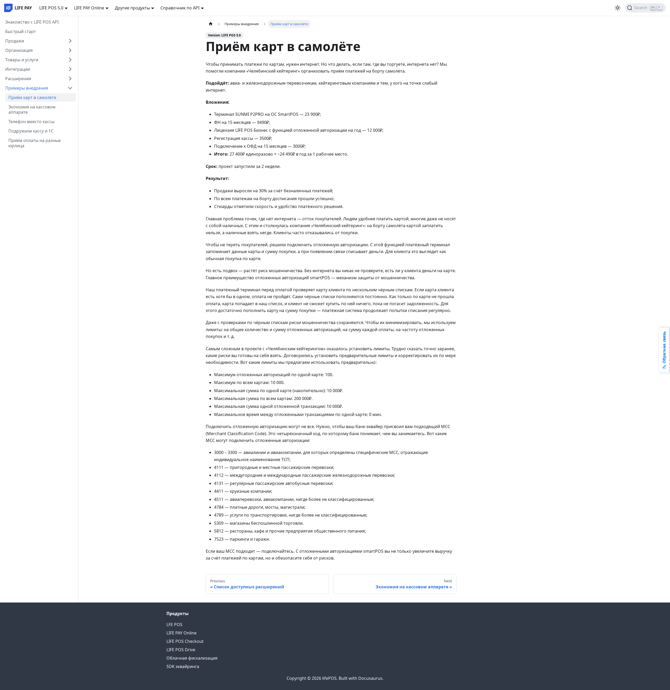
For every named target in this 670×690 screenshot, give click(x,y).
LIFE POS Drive (180, 650)
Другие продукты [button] (132, 8)
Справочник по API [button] (179, 8)
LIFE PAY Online (181, 633)
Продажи (14, 41)
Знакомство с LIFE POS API (32, 22)
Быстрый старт (20, 31)
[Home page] (211, 24)
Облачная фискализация (191, 658)
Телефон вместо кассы (31, 121)
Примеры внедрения (26, 88)
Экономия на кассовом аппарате (31, 109)
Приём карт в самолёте (32, 97)
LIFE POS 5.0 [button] (51, 8)
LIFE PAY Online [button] (89, 8)
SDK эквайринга (182, 666)
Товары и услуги (21, 60)
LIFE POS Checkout (185, 641)
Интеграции (17, 69)
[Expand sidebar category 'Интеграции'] (70, 69)
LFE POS (174, 624)
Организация (19, 50)
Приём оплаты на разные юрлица (34, 143)
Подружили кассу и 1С (30, 131)
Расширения (18, 78)
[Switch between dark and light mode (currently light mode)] (617, 8)
